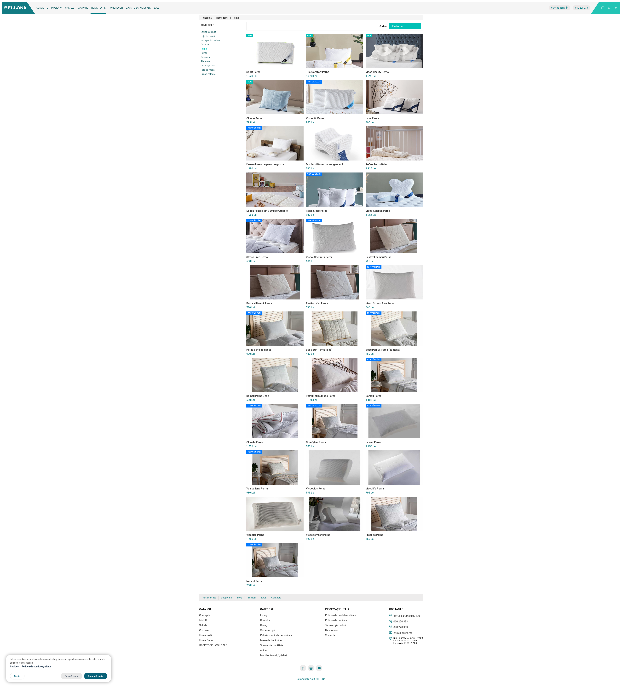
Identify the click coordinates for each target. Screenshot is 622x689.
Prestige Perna (374, 534)
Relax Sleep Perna (316, 210)
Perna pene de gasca (258, 349)
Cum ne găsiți (558, 7)
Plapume (205, 61)
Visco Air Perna (315, 118)
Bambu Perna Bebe (257, 395)
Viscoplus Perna (315, 488)
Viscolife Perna (375, 488)
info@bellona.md (402, 632)
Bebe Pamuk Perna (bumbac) (383, 349)
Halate (204, 53)
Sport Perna (253, 72)
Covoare (83, 7)
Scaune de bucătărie (271, 645)
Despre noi (226, 597)
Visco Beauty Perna (377, 72)
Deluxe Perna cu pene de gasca (265, 164)
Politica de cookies (336, 620)
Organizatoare (208, 74)
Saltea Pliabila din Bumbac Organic (267, 210)
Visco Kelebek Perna (378, 210)
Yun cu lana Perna (257, 488)
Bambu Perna (373, 395)
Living (263, 615)
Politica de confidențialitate (36, 666)
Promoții (251, 597)
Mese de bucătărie (271, 640)
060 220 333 (581, 7)
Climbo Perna (254, 118)
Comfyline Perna (316, 442)
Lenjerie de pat (208, 32)
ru (615, 7)
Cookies (14, 666)
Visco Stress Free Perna (380, 303)
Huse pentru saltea (210, 40)
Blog (239, 597)
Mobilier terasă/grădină (273, 655)
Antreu (263, 650)
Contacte (276, 597)
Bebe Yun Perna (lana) (319, 349)
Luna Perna (372, 118)
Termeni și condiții (335, 625)
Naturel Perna (254, 581)
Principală (207, 18)
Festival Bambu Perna (378, 257)
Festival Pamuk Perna (259, 303)
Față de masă (208, 70)
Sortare (383, 26)
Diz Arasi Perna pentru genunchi (325, 164)
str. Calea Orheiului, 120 (406, 615)
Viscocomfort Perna (318, 534)
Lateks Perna (373, 442)
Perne (204, 48)
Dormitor (265, 620)
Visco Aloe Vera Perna (319, 257)
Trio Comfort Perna (317, 72)
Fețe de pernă (208, 36)
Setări (17, 676)
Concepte (42, 7)
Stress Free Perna (257, 257)
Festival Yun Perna (317, 303)
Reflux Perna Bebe (376, 164)
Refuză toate (72, 676)
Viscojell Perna (255, 534)
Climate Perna (254, 442)
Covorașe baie (208, 65)
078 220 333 (400, 627)
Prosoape (206, 57)
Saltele (69, 7)
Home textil (98, 7)
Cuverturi (205, 44)
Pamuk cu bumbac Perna (320, 395)
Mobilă (55, 7)
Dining (263, 625)
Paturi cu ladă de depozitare (276, 635)
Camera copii (267, 630)
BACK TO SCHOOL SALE (138, 7)
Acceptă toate (95, 676)
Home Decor (116, 7)
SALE (156, 7)
